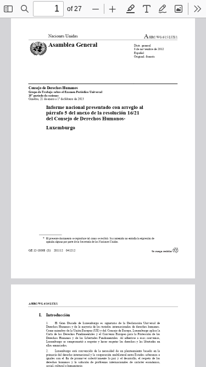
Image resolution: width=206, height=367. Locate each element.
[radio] (130, 9)
